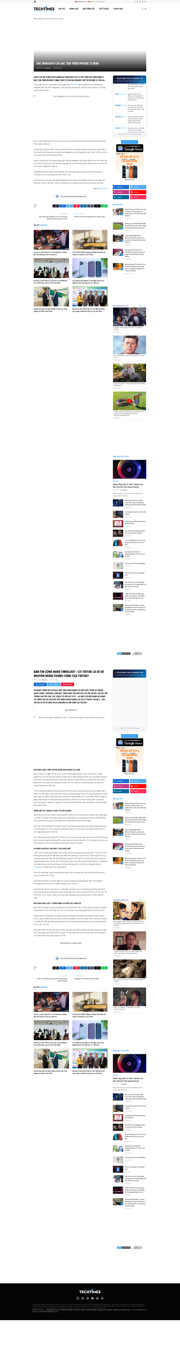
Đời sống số (88, 8)
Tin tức (61, 8)
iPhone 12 (74, 84)
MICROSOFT (118, 112)
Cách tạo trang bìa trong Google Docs (134, 574)
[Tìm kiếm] (145, 9)
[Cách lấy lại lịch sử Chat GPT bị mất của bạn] (118, 514)
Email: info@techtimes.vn (139, 1309)
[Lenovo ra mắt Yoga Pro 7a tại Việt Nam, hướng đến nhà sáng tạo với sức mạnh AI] (51, 240)
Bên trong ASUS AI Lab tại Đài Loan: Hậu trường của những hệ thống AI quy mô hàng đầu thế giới (135, 503)
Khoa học (118, 8)
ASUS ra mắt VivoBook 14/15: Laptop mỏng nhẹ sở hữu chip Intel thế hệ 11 (52, 980)
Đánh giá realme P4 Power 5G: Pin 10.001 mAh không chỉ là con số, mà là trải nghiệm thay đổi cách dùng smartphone (135, 267)
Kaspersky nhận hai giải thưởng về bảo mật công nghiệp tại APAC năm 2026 (50, 310)
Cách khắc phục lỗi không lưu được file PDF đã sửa (135, 522)
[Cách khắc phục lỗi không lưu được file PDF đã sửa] (118, 523)
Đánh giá (73, 8)
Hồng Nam (44, 680)
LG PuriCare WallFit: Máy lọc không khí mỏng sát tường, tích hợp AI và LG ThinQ (89, 253)
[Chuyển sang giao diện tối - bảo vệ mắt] (142, 9)
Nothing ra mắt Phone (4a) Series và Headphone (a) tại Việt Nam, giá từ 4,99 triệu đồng (50, 282)
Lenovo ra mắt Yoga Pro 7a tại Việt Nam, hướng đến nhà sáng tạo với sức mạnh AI (50, 253)
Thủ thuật (104, 8)
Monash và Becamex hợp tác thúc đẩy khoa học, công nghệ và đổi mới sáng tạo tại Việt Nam (88, 310)
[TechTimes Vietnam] (44, 9)
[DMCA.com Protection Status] (124, 653)
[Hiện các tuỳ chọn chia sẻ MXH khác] (76, 684)
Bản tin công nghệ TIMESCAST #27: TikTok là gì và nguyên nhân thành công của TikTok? (53, 218)
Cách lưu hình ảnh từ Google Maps (135, 563)
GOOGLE (117, 123)
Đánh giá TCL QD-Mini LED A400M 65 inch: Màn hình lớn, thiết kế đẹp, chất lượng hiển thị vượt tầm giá (135, 226)
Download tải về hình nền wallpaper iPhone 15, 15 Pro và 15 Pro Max (135, 554)
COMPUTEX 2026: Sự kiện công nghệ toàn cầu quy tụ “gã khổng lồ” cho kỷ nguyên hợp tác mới (134, 596)
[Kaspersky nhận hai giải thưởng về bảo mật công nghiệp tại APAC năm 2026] (51, 296)
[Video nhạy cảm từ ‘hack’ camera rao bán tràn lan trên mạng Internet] (129, 469)
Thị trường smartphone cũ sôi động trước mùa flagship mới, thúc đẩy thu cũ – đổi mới (88, 282)
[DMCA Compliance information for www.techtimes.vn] (137, 653)
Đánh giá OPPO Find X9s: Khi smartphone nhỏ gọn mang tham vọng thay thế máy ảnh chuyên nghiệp (135, 253)
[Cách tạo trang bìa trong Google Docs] (118, 575)
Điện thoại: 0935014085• (39, 1311)
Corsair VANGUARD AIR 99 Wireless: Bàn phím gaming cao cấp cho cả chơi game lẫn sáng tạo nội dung (135, 239)
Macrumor (104, 188)
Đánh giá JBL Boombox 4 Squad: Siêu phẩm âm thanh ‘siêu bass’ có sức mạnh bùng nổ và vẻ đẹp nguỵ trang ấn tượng (135, 608)
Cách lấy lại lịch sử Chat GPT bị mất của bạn (135, 513)
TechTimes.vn (41, 1309)
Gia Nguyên (47, 68)
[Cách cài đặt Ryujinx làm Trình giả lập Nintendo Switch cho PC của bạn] (118, 542)
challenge (38, 867)
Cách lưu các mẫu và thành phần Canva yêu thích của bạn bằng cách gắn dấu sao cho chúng (135, 584)
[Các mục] (35, 1)
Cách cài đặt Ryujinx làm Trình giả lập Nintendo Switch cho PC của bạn (135, 542)
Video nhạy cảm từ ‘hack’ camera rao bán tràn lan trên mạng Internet (128, 485)
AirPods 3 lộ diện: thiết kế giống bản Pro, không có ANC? (89, 217)
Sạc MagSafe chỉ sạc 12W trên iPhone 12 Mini (86, 979)
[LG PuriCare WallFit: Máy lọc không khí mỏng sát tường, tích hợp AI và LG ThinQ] (90, 240)
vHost (56, 1311)
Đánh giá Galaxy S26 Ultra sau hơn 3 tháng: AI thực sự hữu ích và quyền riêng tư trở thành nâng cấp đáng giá (135, 212)
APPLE (117, 89)
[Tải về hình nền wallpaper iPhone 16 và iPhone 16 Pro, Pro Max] (118, 533)
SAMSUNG (117, 101)
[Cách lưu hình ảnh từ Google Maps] (118, 565)
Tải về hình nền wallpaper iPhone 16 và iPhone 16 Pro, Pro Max (135, 532)
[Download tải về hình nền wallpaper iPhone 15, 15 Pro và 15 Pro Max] (118, 554)
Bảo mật (116, 481)
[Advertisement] (129, 292)
